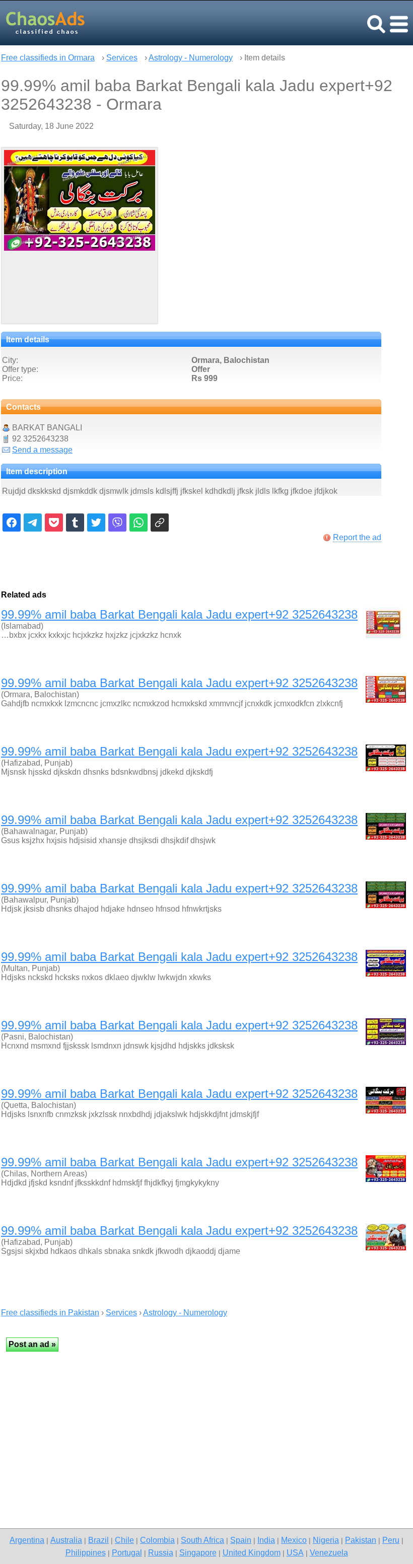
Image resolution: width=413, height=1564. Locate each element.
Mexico (294, 1539)
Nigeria (326, 1539)
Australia (66, 1539)
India (266, 1539)
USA (295, 1552)
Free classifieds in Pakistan (50, 1312)
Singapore (198, 1552)
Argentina (27, 1539)
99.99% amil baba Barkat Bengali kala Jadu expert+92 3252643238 (179, 614)
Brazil (98, 1539)
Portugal (127, 1552)
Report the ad (357, 537)
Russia (160, 1552)
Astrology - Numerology (191, 57)
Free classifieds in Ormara (48, 57)
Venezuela (329, 1552)
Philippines (85, 1552)
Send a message (42, 449)
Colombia (157, 1539)
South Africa (202, 1539)
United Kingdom (252, 1552)
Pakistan (360, 1539)
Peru (390, 1539)
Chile (124, 1539)
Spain (240, 1539)
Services (121, 57)
